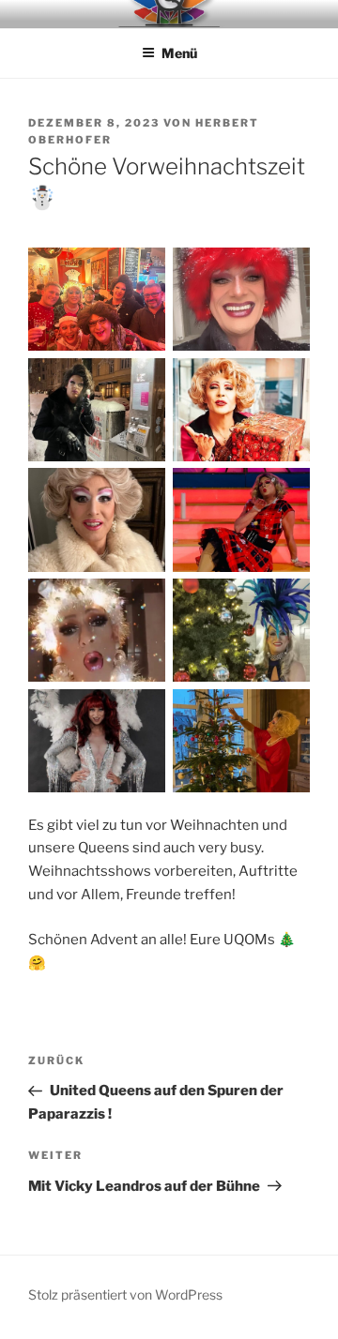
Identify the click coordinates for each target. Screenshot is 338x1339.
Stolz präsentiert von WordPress (125, 1294)
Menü (179, 53)
